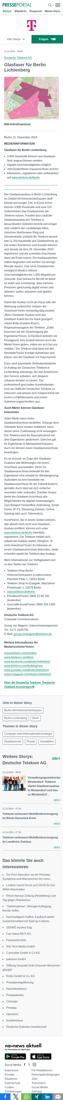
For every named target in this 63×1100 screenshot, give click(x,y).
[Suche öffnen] (50, 5)
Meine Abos (52, 11)
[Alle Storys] (31, 31)
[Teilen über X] (15, 1096)
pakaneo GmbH (16, 959)
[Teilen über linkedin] (47, 1096)
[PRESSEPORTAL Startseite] (17, 5)
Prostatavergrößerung (19, 982)
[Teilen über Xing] (36, 1096)
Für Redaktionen (41, 1070)
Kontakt (9, 1074)
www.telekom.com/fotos (18, 657)
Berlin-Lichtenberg (15, 718)
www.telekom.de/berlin (26, 177)
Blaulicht (20, 11)
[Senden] (57, 1096)
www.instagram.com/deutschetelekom (27, 674)
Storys (7, 11)
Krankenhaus (14, 1020)
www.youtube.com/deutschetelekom (26, 669)
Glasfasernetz (12, 741)
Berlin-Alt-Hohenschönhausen (23, 710)
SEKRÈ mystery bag (19, 927)
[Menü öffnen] (57, 5)
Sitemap (36, 1091)
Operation (12, 1014)
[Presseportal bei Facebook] (24, 1064)
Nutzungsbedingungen (45, 1074)
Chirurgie (12, 1001)
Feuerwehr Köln (16, 940)
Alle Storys (14, 39)
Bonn (35, 718)
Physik (31, 741)
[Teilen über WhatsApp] (26, 1096)
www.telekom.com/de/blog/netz (23, 665)
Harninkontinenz (16, 988)
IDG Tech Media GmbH (20, 946)
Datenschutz (12, 1083)
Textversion (38, 1083)
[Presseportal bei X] (28, 1064)
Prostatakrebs (14, 995)
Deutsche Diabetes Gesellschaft (26, 1026)
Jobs (34, 1078)
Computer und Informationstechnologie (28, 733)
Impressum (11, 1070)
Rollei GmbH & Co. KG (20, 976)
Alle (55, 758)
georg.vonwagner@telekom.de (33, 634)
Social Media (39, 1087)
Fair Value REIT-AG (18, 933)
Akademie (11, 1078)
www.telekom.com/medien (20, 653)
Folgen (43, 39)
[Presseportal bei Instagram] (33, 1064)
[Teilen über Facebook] (5, 1096)
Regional (35, 11)
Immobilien (47, 741)
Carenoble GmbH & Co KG (23, 952)
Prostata (11, 1007)
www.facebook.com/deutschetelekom (27, 661)
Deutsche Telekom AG (18, 57)
